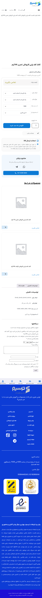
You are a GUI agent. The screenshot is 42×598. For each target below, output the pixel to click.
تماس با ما (20, 10)
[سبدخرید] (14, 10)
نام (37, 357)
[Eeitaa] (8, 435)
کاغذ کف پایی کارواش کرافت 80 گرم (21, 266)
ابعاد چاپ (34, 93)
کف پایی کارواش (25, 15)
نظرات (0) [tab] (22, 286)
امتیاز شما (35, 342)
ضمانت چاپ (30, 133)
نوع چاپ (34, 99)
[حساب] (6, 10)
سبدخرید (11, 10)
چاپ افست (34, 15)
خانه (39, 15)
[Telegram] (15, 441)
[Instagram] (15, 435)
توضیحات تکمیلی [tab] (32, 286)
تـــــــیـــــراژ (34, 106)
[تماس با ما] (24, 10)
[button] (38, 10)
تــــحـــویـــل (34, 112)
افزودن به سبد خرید (16, 126)
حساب (3, 10)
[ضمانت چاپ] (38, 133)
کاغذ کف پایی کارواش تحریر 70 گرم (21, 220)
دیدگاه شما (34, 345)
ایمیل (36, 360)
